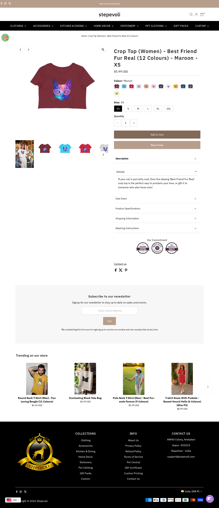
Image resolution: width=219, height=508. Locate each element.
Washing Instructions (127, 228)
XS (118, 108)
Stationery (128, 25)
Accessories (42, 25)
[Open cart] (202, 14)
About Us (133, 440)
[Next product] (208, 386)
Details (120, 171)
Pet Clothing (154, 25)
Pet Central (133, 462)
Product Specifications (128, 208)
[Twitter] (10, 4)
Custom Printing (133, 473)
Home (84, 36)
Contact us (120, 264)
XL (157, 108)
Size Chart (121, 198)
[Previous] (20, 49)
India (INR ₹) (192, 491)
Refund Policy (133, 451)
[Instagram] (5, 4)
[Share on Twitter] (121, 270)
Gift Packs (181, 25)
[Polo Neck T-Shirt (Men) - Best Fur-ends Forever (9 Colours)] (134, 379)
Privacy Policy (133, 445)
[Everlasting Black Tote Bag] (85, 379)
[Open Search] (191, 14)
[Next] (28, 49)
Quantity (119, 116)
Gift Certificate (133, 467)
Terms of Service (133, 456)
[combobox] (13, 500)
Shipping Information (127, 218)
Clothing (17, 25)
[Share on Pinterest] (126, 270)
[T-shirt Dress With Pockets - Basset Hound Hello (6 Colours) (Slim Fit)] (182, 379)
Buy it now (157, 145)
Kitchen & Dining (72, 25)
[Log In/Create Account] (196, 14)
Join (109, 321)
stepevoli (109, 14)
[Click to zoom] (103, 49)
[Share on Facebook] (116, 270)
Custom (200, 25)
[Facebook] (1, 4)
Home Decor (102, 25)
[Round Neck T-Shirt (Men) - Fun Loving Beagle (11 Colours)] (37, 379)
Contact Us (133, 478)
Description (122, 158)
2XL (168, 108)
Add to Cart (157, 134)
